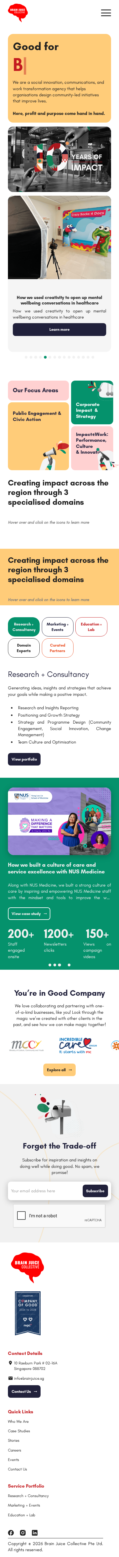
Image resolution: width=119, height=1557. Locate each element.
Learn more (59, 329)
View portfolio (24, 759)
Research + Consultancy (28, 1495)
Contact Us (17, 1469)
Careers (14, 1450)
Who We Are (18, 1421)
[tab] (92, 402)
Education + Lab (21, 1515)
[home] (18, 13)
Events (13, 1459)
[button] (106, 13)
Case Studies (19, 1431)
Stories (13, 1440)
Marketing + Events (24, 1505)
